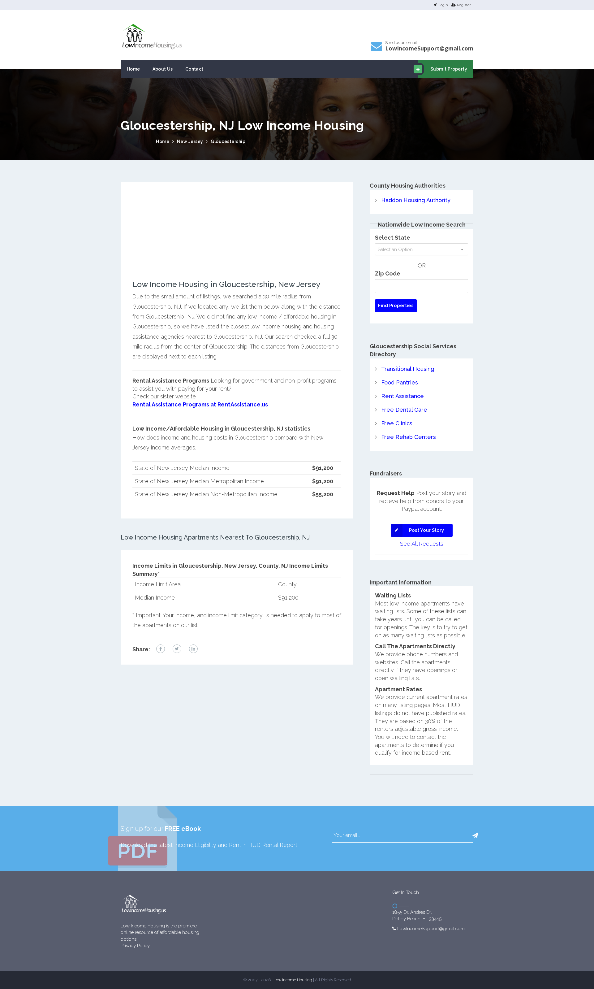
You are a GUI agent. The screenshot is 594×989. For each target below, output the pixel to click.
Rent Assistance (402, 396)
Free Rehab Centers (408, 437)
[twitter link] (177, 648)
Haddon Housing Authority (415, 200)
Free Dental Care (404, 409)
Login (443, 5)
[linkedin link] (193, 648)
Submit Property (448, 69)
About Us (163, 69)
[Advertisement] (236, 236)
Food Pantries (399, 382)
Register (464, 5)
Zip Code (387, 273)
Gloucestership (228, 141)
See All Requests (421, 543)
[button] (475, 835)
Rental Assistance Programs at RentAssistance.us (200, 404)
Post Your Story (426, 530)
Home (133, 69)
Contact (194, 69)
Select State (392, 237)
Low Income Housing (292, 980)
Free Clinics (396, 423)
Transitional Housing (407, 369)
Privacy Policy (135, 945)
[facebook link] (160, 648)
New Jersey (190, 141)
